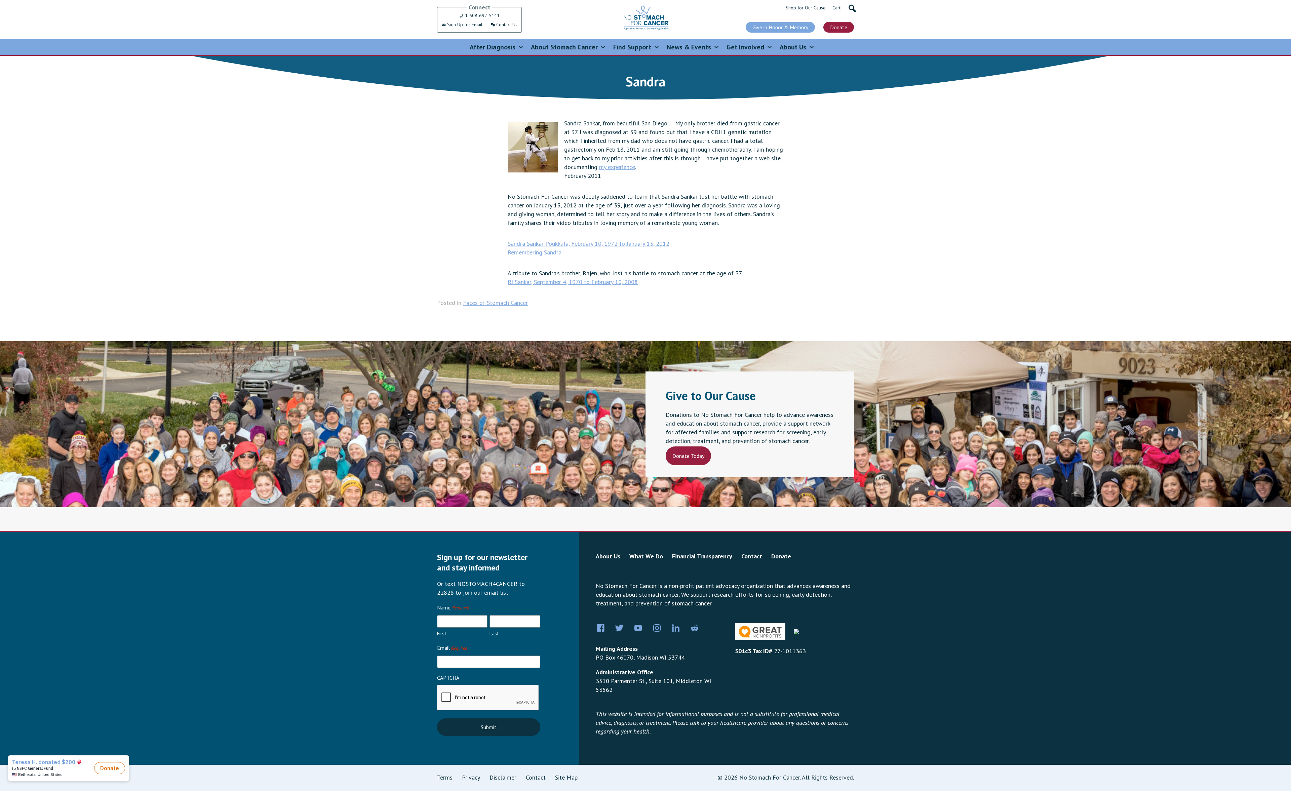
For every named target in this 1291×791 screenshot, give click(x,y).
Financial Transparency (702, 556)
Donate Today (688, 455)
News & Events (689, 47)
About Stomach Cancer (564, 47)
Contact (751, 556)
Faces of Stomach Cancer (495, 303)
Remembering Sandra (534, 252)
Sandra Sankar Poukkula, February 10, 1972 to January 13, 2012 (588, 243)
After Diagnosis (492, 47)
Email (452, 647)
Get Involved (745, 47)
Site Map (566, 777)
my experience (617, 167)
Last (494, 633)
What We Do (646, 556)
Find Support (632, 47)
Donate (838, 27)
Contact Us (506, 25)
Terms (445, 777)
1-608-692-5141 (482, 15)
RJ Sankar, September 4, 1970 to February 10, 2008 (573, 282)
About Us (793, 47)
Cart (836, 8)
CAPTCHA (448, 677)
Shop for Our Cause (806, 8)
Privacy (471, 777)
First (441, 633)
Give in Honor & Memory (780, 27)
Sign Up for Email (464, 25)
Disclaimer (503, 777)
